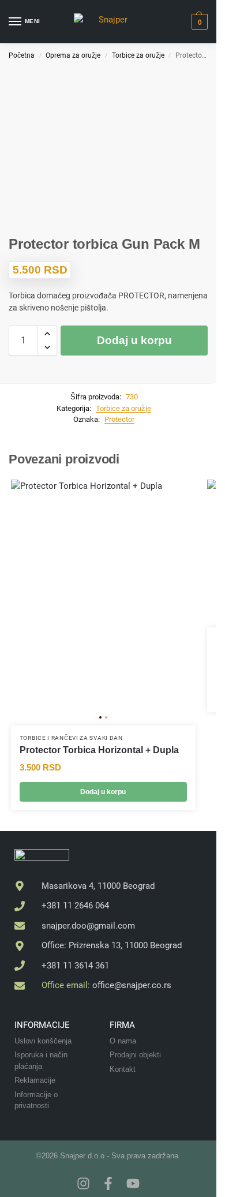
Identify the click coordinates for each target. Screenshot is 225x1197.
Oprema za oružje (73, 55)
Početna (22, 55)
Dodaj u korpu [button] (103, 792)
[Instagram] (83, 1183)
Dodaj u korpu (134, 340)
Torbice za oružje (138, 55)
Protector (119, 419)
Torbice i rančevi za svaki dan (71, 738)
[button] (198, 22)
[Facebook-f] (108, 1183)
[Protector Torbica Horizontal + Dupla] (103, 603)
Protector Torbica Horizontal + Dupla (99, 750)
